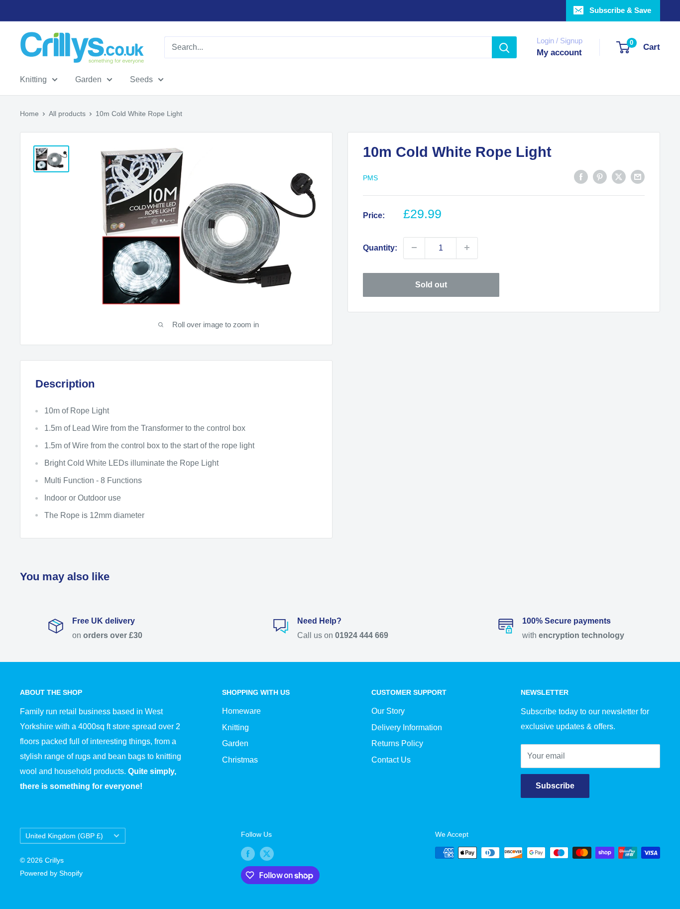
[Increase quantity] (466, 247)
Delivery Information (406, 727)
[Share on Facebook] (581, 176)
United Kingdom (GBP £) (64, 836)
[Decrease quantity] (414, 247)
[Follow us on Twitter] (267, 854)
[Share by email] (638, 176)
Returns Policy (397, 743)
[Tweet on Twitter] (619, 176)
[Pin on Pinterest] (600, 176)
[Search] (504, 47)
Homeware (241, 711)
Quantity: (380, 247)
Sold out (431, 284)
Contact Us (391, 760)
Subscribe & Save (620, 10)
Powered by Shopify (51, 873)
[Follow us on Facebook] (248, 854)
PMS (370, 177)
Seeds (141, 79)
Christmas (240, 760)
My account (559, 52)
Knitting (33, 79)
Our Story (388, 711)
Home (29, 114)
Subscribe (555, 785)
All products (67, 114)
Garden (88, 79)
